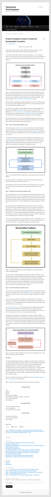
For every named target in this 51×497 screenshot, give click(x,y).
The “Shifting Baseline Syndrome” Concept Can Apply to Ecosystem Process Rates (23, 449)
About (11, 26)
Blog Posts (17, 26)
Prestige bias (35, 131)
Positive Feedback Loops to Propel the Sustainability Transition (23, 470)
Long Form (8, 461)
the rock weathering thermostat (19, 111)
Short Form (8, 463)
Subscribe (9, 486)
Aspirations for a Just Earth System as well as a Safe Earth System (19, 455)
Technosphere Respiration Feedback (24, 98)
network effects (20, 431)
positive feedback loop (34, 431)
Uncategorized (12, 430)
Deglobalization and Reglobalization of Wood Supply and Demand (19, 456)
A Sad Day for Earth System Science (13, 448)
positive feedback (26, 431)
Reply (29, 432)
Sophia (7, 472)
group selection (30, 292)
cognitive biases (18, 128)
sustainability (15, 432)
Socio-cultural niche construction (13, 307)
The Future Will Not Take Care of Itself (13, 454)
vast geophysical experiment (29, 113)
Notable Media (23, 26)
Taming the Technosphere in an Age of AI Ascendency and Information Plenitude (22, 451)
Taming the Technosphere (12, 8)
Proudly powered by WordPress (25, 492)
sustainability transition (22, 432)
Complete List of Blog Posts (11, 29)
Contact (36, 26)
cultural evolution (33, 430)
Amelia (7, 470)
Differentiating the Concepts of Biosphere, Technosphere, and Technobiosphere (22, 452)
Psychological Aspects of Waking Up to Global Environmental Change (20, 442)
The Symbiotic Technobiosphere (12, 444)
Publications (31, 26)
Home (7, 26)
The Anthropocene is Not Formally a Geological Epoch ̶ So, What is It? (25, 475)
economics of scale (12, 431)
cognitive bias (20, 430)
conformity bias (9, 139)
